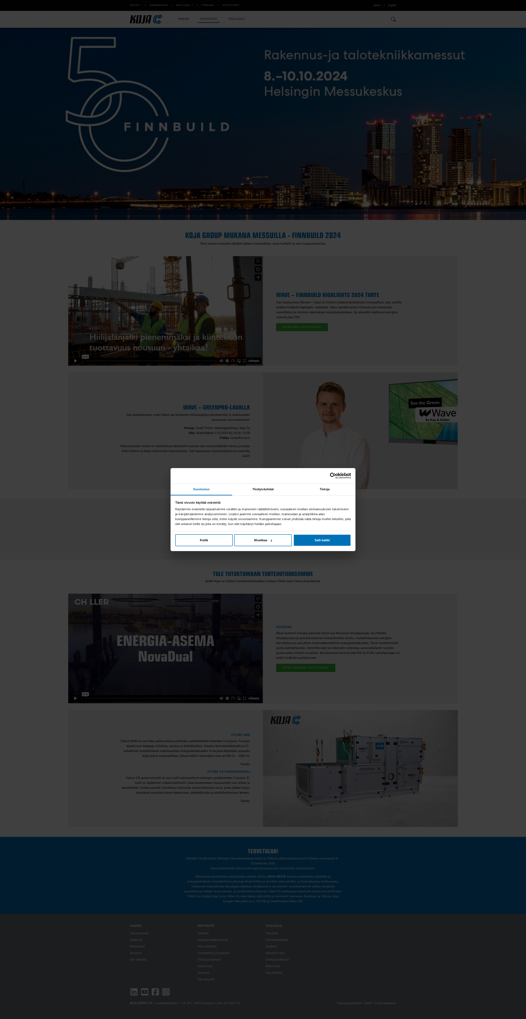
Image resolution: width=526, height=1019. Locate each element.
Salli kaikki (322, 540)
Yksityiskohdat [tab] (263, 489)
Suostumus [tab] (201, 489)
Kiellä (204, 540)
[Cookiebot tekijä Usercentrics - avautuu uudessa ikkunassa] (333, 476)
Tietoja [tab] (325, 489)
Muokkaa (260, 540)
